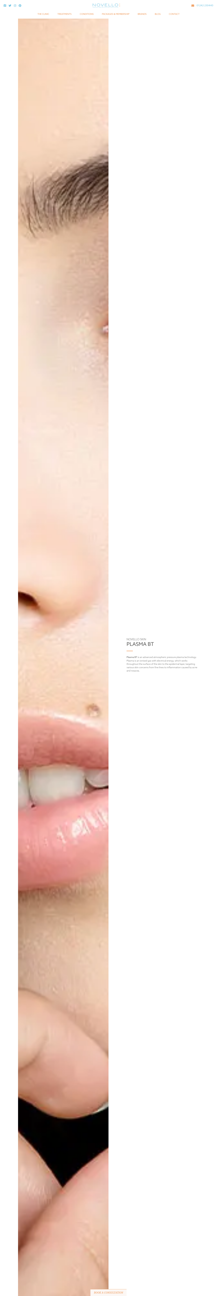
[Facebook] (5, 5)
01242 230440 (205, 5)
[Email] (192, 5)
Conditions (87, 14)
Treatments (64, 14)
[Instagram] (15, 5)
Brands (142, 14)
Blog (158, 14)
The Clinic (43, 14)
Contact (174, 14)
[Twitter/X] (10, 5)
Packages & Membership (115, 14)
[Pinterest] (20, 5)
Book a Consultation (108, 1292)
